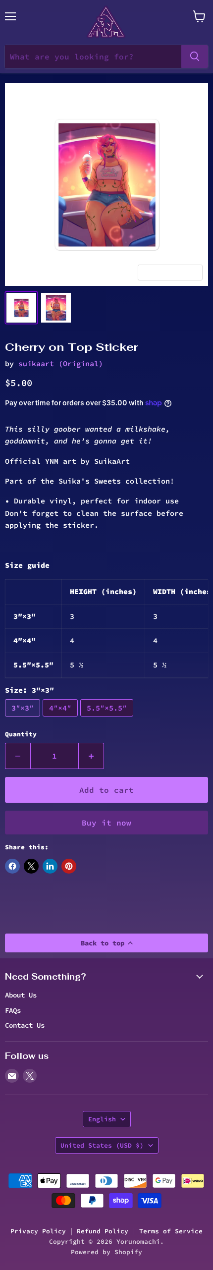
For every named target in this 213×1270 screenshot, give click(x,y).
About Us (21, 995)
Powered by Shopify (106, 1252)
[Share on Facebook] (12, 866)
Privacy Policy (38, 1231)
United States (102, 1145)
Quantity (21, 734)
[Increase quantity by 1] (91, 756)
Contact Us (25, 1025)
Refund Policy (102, 1231)
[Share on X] (31, 866)
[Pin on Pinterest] (68, 866)
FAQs (13, 1010)
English (102, 1119)
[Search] (194, 56)
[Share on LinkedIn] (50, 866)
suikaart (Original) (60, 363)
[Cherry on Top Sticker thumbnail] (21, 308)
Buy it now (106, 823)
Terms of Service (171, 1231)
